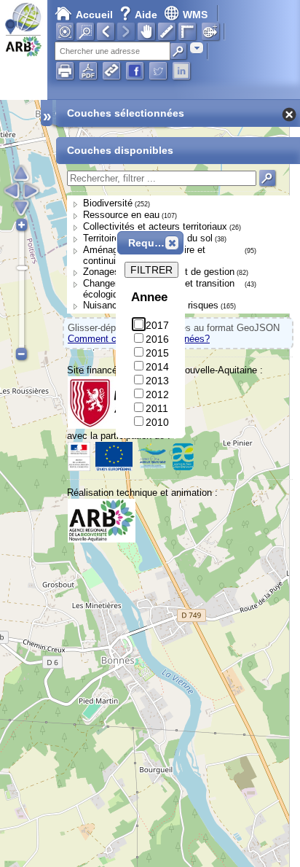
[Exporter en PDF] (88, 70)
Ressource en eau (121, 214)
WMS (195, 14)
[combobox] (196, 48)
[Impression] (65, 70)
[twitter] (158, 70)
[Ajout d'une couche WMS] (210, 31)
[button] (172, 243)
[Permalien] (111, 70)
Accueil (94, 14)
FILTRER (151, 270)
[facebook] (134, 70)
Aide (139, 14)
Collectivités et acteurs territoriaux (155, 226)
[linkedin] (181, 70)
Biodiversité (108, 203)
